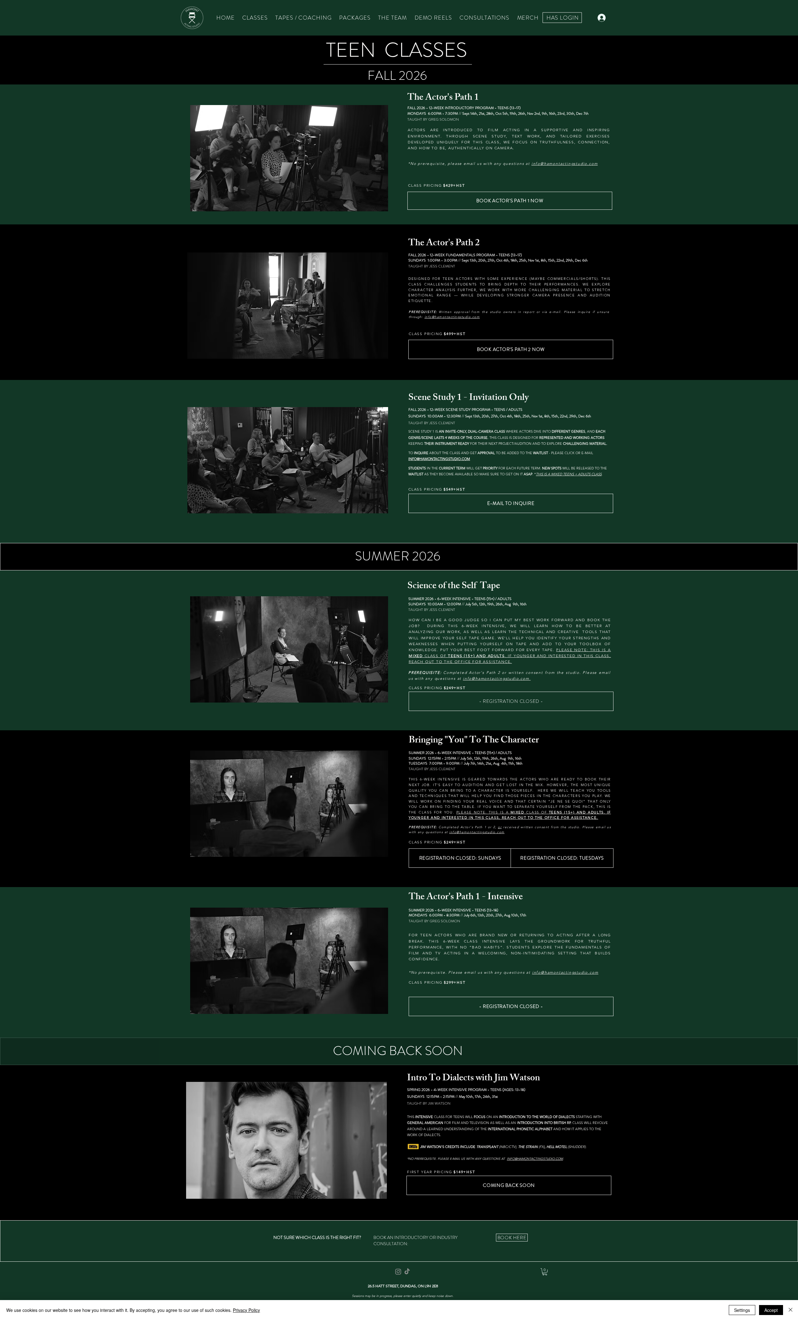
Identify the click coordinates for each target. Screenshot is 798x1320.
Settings (742, 1310)
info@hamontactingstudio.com (497, 678)
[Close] (790, 1310)
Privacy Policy (246, 1310)
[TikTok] (407, 1271)
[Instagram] (398, 1271)
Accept (771, 1310)
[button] (545, 1271)
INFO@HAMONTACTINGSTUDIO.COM (535, 1159)
